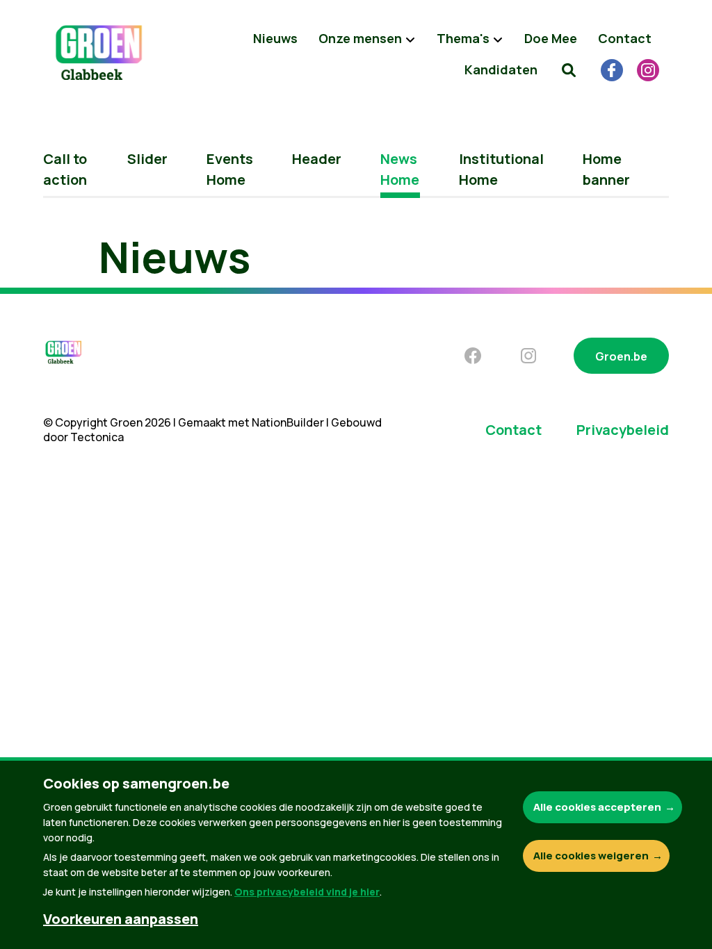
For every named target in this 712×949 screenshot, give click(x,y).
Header (316, 158)
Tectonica (97, 437)
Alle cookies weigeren (591, 855)
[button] (569, 69)
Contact (625, 38)
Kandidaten (500, 69)
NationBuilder (288, 422)
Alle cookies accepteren (597, 807)
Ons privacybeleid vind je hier (307, 891)
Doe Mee (550, 38)
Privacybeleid (622, 429)
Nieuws (275, 38)
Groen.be (621, 356)
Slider (147, 158)
